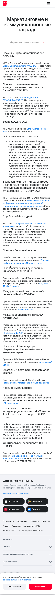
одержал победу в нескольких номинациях (25, 225)
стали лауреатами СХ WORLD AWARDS (20, 99)
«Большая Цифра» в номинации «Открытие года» (26, 262)
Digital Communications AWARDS (19, 65)
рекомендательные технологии (18, 579)
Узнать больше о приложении (16, 493)
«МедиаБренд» (10, 403)
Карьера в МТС (9, 530)
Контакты (35, 521)
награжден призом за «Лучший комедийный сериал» (23, 457)
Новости (46, 521)
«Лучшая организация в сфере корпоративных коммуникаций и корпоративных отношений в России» (26, 203)
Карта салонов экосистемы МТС (26, 526)
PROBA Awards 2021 (13, 333)
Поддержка (22, 521)
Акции (5, 526)
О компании (8, 521)
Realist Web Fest (25, 309)
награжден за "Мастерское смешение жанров (26, 382)
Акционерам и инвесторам (31, 530)
